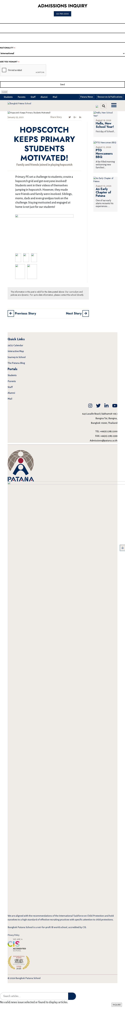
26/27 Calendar (15, 345)
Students (8, 97)
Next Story (74, 313)
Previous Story (25, 313)
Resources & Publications (110, 97)
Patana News (86, 97)
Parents (21, 97)
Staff (33, 97)
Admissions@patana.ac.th (103, 440)
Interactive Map (16, 351)
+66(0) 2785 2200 (108, 431)
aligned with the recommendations (33, 915)
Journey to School (17, 357)
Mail (55, 97)
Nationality (7, 48)
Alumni (44, 97)
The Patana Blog (16, 363)
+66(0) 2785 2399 (108, 436)
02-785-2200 (62, 13)
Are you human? (9, 62)
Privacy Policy (13, 935)
